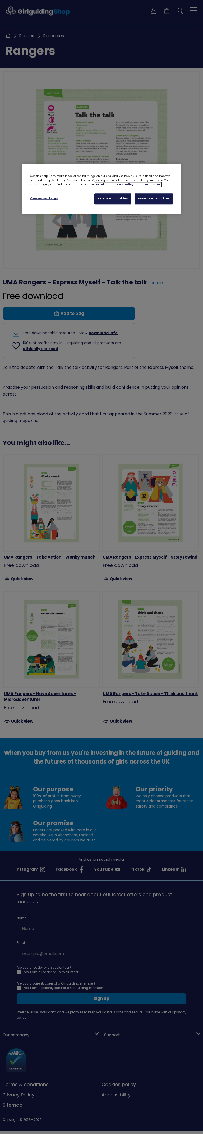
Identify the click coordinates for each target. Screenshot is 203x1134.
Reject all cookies (112, 199)
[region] (101, 189)
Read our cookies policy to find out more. (128, 185)
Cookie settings (44, 198)
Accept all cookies (154, 199)
